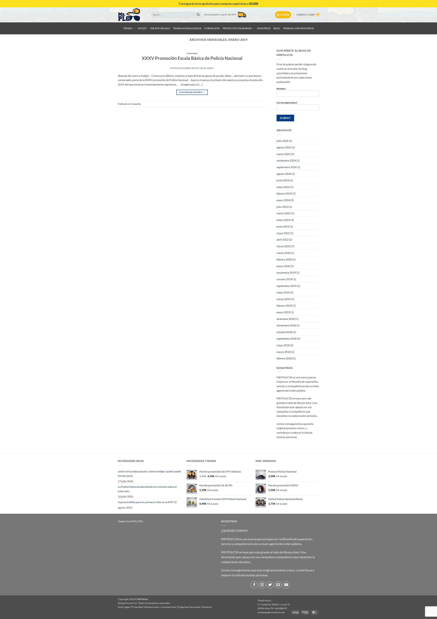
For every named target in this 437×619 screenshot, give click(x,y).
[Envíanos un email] (278, 585)
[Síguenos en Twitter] (270, 585)
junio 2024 (283, 180)
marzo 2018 (284, 351)
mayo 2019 (283, 292)
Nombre (281, 88)
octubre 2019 (284, 279)
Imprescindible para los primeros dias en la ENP (145, 502)
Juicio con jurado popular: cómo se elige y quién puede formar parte (149, 473)
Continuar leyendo (192, 92)
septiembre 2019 (287, 285)
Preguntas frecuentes (189, 606)
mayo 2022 (283, 233)
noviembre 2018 (286, 325)
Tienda (127, 28)
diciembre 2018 (286, 318)
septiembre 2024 (287, 167)
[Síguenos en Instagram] (262, 585)
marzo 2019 (284, 299)
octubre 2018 (284, 332)
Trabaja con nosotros (298, 28)
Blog (276, 28)
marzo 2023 (284, 213)
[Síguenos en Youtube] (286, 585)
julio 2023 (282, 206)
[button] (283, 14)
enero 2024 (283, 200)
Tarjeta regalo (160, 28)
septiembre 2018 (287, 338)
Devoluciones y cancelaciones (160, 606)
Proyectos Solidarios (237, 28)
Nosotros (263, 28)
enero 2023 (283, 219)
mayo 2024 (283, 187)
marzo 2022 (284, 246)
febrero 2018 (284, 358)
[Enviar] (198, 15)
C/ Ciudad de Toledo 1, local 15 (273, 604)
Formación (212, 28)
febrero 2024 (284, 193)
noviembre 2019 (286, 272)
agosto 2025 (284, 147)
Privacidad (137, 606)
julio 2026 (282, 140)
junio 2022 (283, 226)
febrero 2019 (284, 305)
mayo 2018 (283, 345)
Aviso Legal (124, 606)
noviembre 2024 (286, 160)
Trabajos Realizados (187, 28)
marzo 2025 (284, 154)
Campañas (192, 53)
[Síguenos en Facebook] (254, 585)
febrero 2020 (284, 259)
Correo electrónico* (287, 102)
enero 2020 (283, 266)
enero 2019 (283, 312)
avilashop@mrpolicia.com (271, 612)
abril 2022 (282, 239)
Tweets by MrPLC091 (130, 521)
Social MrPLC (206, 68)
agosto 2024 (284, 173)
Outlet (142, 28)
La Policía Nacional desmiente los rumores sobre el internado (147, 489)
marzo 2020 (284, 252)
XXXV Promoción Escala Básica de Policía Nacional (192, 58)
